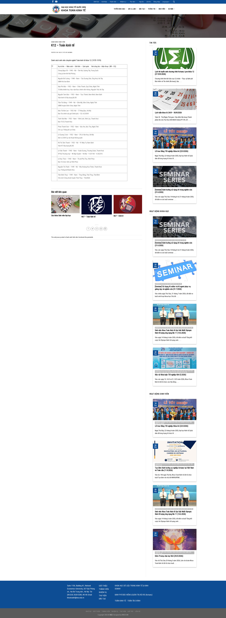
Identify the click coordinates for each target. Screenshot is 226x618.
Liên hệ (148, 2)
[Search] (174, 1)
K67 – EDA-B (118, 216)
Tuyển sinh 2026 (119, 9)
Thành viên (113, 2)
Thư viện (132, 2)
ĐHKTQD (96, 2)
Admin (70, 52)
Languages (165, 2)
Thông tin (151, 9)
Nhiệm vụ (123, 2)
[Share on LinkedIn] (105, 229)
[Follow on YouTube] (56, 2)
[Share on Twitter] (92, 229)
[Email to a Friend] (97, 229)
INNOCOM (125, 615)
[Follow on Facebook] (53, 2)
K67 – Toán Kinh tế (88, 217)
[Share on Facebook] (88, 229)
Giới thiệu (104, 2)
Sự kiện (170, 9)
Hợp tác (141, 2)
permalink (90, 237)
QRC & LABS (132, 9)
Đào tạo (142, 9)
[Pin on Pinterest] (101, 229)
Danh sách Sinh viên (58, 42)
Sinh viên (162, 9)
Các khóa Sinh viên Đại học (61, 215)
